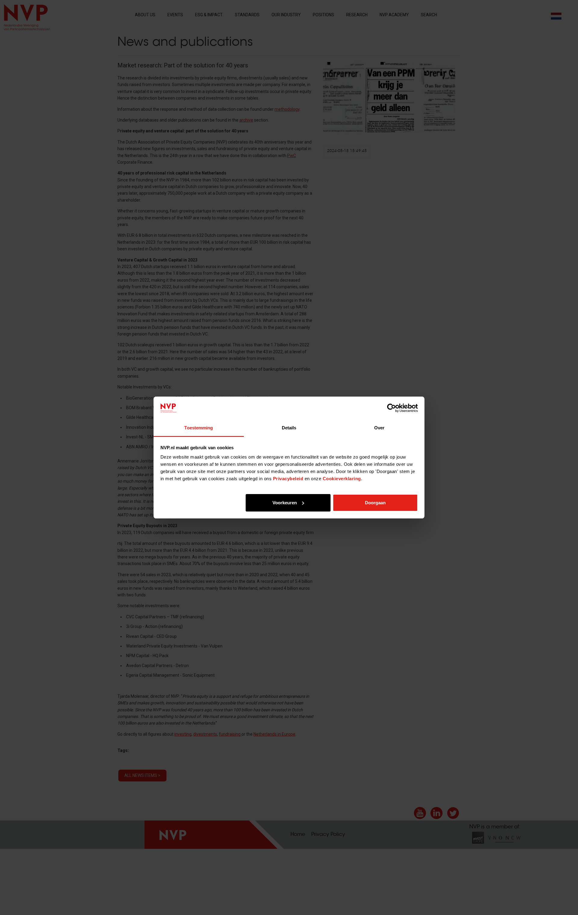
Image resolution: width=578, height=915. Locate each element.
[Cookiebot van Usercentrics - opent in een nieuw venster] (391, 408)
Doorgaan (375, 502)
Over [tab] (379, 427)
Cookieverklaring (342, 478)
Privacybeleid (288, 478)
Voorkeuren (284, 502)
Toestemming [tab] (198, 427)
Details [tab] (289, 427)
